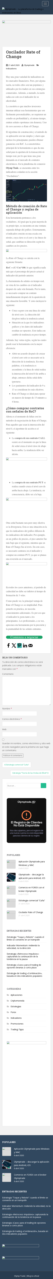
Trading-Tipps (17, 1029)
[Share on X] (14, 647)
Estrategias (16, 1006)
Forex (13, 1012)
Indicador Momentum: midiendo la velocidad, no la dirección (23, 946)
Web (4, 729)
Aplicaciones (16, 995)
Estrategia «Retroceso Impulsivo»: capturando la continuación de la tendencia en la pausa (23, 956)
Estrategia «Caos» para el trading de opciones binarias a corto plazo (24, 966)
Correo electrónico (12, 719)
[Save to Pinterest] (19, 645)
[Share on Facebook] (8, 647)
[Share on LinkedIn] (25, 647)
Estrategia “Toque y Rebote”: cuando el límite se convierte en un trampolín (25, 938)
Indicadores (11, 68)
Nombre (7, 708)
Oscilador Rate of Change (31, 912)
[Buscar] (43, 785)
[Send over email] (30, 647)
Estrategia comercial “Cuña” (32, 900)
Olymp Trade (12, 167)
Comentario (8, 674)
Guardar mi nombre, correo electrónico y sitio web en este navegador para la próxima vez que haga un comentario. (26, 747)
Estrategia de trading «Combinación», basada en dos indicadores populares (24, 974)
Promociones (17, 1023)
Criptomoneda (17, 1000)
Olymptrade (29, 65)
